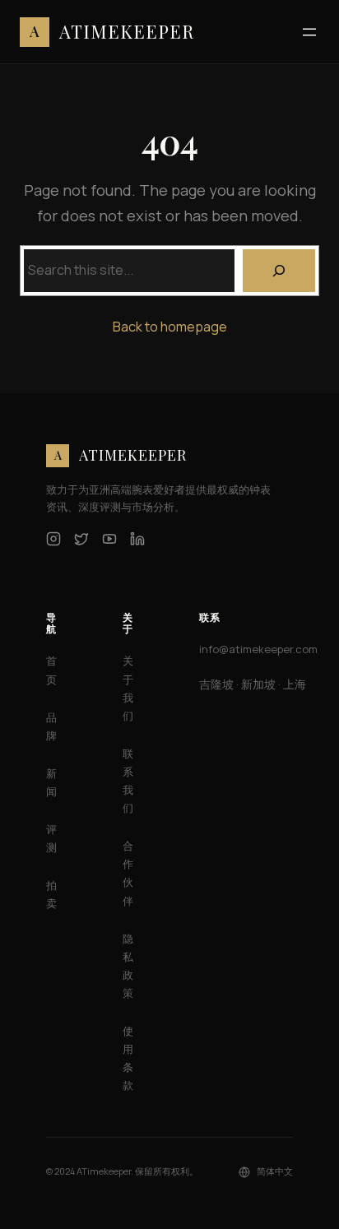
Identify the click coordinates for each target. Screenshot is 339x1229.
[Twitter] (81, 538)
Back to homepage (170, 327)
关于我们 (128, 687)
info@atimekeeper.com (258, 649)
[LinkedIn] (137, 538)
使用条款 (128, 1057)
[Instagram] (53, 538)
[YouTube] (109, 538)
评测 (51, 838)
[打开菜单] (309, 32)
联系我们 (128, 780)
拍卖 (51, 894)
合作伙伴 (128, 872)
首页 (51, 669)
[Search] (279, 270)
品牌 (51, 726)
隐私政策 (128, 965)
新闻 (51, 782)
